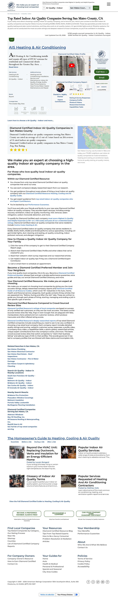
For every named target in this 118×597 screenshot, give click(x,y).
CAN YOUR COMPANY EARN (91, 513)
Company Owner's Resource (20, 559)
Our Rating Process (16, 533)
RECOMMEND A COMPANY (59, 513)
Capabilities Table (76, 107)
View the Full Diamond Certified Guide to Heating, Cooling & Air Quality (39, 501)
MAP (98, 87)
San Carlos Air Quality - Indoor (20, 385)
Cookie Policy (84, 564)
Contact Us (83, 547)
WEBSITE (103, 87)
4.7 (71, 94)
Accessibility (84, 566)
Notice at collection (47, 595)
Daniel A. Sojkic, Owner (60, 95)
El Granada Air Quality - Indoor (21, 388)
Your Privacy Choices (65, 595)
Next (48, 110)
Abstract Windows (15, 414)
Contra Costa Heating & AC (25, 225)
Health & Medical (50, 564)
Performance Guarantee (38, 205)
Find (96, 8)
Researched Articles (77, 105)
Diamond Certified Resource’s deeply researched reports (32, 321)
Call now (100, 72)
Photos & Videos (76, 102)
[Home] (11, 6)
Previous (10, 110)
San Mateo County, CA (13, 13)
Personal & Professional (53, 567)
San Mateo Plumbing (16, 349)
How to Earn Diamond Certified (22, 561)
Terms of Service (85, 559)
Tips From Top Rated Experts (55, 534)
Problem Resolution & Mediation (57, 539)
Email (101, 77)
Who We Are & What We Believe (92, 545)
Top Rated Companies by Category (23, 531)
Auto (45, 561)
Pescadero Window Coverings (20, 398)
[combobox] (56, 8)
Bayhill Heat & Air (15, 424)
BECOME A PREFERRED (26, 514)
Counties (12, 541)
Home (45, 559)
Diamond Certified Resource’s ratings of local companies (32, 308)
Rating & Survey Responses (80, 98)
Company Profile (76, 100)
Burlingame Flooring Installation (21, 405)
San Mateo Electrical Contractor (21, 351)
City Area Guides (50, 572)
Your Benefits (84, 531)
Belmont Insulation (16, 400)
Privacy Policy (84, 561)
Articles (46, 541)
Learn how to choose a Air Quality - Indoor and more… (31, 120)
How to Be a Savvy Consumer (56, 536)
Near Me (11, 536)
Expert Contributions (60, 100)
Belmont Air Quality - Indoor (20, 381)
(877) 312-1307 (30, 584)
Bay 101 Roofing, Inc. (16, 417)
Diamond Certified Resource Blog (58, 531)
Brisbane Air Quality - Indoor (20, 383)
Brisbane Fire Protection (18, 395)
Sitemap (11, 538)
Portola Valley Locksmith (18, 403)
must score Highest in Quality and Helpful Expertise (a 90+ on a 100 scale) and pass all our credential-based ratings (40, 220)
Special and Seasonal (52, 569)
